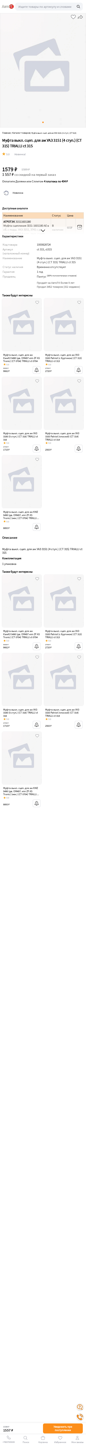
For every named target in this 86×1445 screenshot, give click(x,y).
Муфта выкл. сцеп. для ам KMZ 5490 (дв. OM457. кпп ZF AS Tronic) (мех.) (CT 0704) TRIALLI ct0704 (20, 516)
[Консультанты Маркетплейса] (80, 1407)
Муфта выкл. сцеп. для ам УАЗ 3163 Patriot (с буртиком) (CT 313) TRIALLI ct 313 (63, 358)
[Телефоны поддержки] (80, 1417)
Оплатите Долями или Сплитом (35, 181)
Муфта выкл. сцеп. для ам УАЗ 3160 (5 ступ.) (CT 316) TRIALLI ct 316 (20, 436)
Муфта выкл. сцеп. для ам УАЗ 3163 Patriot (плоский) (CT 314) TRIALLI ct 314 (62, 436)
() (62, 275)
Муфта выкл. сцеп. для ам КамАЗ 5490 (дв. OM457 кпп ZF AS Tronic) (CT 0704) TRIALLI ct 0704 (21, 358)
